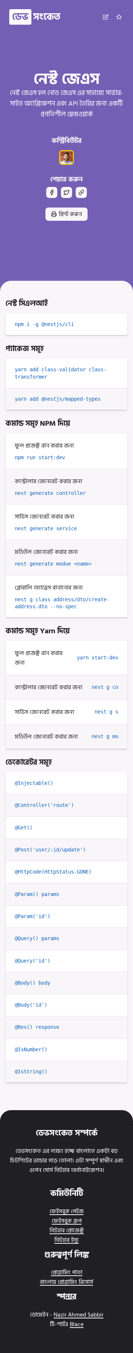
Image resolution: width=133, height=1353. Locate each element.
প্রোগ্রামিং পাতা (66, 1272)
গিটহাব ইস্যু (66, 1240)
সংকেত (36, 17)
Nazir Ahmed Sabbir (78, 1315)
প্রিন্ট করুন (70, 214)
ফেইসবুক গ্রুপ (67, 1221)
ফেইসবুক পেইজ (66, 1211)
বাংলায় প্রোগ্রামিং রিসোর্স (66, 1282)
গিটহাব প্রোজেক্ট (67, 1230)
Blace (76, 1324)
